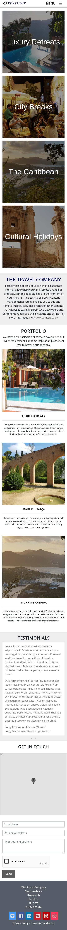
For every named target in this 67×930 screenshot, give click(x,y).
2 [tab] (35, 738)
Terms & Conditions (42, 923)
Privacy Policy (20, 923)
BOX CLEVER (16, 3)
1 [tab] (31, 738)
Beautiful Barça (33, 509)
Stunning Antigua (34, 602)
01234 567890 (34, 907)
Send (9, 874)
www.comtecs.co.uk (47, 317)
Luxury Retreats (33, 416)
